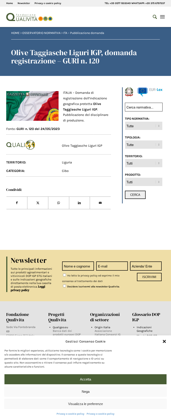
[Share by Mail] (100, 203)
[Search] (152, 17)
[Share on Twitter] (37, 203)
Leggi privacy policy (28, 288)
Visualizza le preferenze (85, 404)
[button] (164, 341)
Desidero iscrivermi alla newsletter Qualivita (93, 286)
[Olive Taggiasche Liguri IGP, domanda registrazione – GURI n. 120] (32, 106)
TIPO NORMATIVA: (137, 118)
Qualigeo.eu (60, 327)
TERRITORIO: (133, 156)
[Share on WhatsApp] (58, 203)
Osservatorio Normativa (41, 33)
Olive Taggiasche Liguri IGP (82, 146)
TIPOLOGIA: (132, 137)
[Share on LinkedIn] (79, 203)
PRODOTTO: (133, 174)
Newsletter (24, 3)
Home (9, 3)
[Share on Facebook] (16, 203)
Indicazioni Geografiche (145, 329)
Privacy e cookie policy (70, 413)
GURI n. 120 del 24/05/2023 (38, 129)
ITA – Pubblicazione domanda (83, 33)
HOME (15, 33)
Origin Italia (102, 327)
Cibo (65, 171)
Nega (86, 391)
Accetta (85, 379)
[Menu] (162, 17)
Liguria (67, 162)
